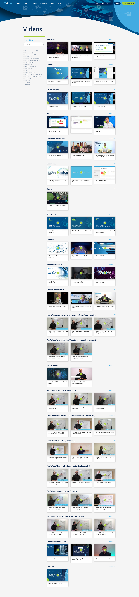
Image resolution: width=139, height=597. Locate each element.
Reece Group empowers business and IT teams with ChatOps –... (105, 155)
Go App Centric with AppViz (56, 155)
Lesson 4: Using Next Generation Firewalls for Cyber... (80, 508)
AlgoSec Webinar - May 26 (55, 583)
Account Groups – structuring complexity (56, 231)
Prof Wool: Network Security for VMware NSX (65, 516)
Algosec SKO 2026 (100, 255)
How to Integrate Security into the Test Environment (58, 332)
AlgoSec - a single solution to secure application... (57, 256)
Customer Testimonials (56, 139)
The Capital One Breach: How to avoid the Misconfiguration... (81, 382)
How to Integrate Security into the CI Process (81, 332)
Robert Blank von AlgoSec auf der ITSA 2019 (82, 306)
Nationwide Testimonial (78, 155)
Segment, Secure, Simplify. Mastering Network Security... (81, 558)
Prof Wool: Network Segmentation (61, 441)
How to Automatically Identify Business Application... (103, 483)
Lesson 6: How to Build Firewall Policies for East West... (80, 458)
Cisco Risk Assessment (101, 180)
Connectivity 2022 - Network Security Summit (58, 382)
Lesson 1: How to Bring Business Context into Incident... (57, 357)
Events (49, 189)
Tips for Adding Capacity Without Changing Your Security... (104, 332)
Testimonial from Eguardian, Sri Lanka (105, 306)
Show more (111, 39)
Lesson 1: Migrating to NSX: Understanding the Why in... (79, 533)
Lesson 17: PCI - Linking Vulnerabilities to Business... (81, 407)
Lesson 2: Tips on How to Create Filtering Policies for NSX (57, 533)
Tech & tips (51, 214)
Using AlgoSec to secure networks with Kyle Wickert (105, 130)
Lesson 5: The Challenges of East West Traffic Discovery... (105, 458)
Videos (32, 28)
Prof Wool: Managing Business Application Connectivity (69, 466)
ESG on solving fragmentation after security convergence (80, 281)
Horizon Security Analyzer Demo (80, 130)
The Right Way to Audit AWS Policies (105, 432)
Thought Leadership (55, 264)
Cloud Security (53, 90)
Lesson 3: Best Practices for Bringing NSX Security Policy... (105, 533)
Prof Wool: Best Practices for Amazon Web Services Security (71, 416)
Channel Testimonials (55, 290)
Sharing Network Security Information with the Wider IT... (58, 407)
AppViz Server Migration (55, 81)
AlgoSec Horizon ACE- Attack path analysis (81, 81)
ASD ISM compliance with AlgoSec (104, 81)
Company (51, 239)
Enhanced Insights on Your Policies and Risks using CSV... (105, 231)
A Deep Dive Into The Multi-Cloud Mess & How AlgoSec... (57, 56)
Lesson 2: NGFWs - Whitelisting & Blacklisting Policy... (104, 508)
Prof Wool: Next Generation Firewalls (62, 491)
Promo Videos (52, 365)
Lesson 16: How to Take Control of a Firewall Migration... (105, 407)
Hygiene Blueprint (100, 56)
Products (50, 113)
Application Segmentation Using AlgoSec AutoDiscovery (57, 130)
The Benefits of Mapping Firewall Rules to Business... (82, 483)
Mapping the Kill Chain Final (79, 106)
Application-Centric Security (103, 558)
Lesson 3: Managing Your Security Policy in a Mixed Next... (57, 508)
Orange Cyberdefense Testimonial (57, 306)
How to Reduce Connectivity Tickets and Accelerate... (81, 56)
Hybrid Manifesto (100, 106)
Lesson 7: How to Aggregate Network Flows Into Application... (58, 458)
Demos (50, 65)
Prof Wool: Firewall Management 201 (62, 390)
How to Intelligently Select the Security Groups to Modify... (81, 432)
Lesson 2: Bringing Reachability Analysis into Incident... (80, 357)
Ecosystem (51, 164)
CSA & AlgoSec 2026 (54, 106)
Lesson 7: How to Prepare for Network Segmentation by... (58, 483)
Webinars (51, 39)
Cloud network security (56, 541)
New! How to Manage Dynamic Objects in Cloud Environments (56, 432)
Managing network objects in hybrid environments (58, 281)
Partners (50, 567)
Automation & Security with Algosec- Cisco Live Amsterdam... (58, 206)
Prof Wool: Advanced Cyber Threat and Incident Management (71, 340)
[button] (18, 3)
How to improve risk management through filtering (104, 281)
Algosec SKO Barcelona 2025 (79, 255)
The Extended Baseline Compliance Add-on (80, 181)
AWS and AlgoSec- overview (56, 558)
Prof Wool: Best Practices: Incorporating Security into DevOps (71, 315)
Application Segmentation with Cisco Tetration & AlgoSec (58, 181)
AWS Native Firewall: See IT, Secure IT (81, 230)
